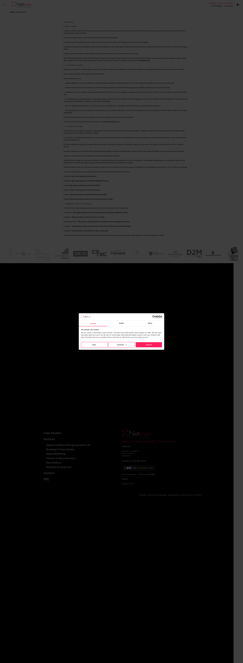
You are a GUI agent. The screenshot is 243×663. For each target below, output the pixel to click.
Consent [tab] (93, 323)
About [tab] (150, 323)
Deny (94, 345)
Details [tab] (121, 323)
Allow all (149, 345)
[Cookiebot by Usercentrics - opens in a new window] (154, 316)
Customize (120, 345)
